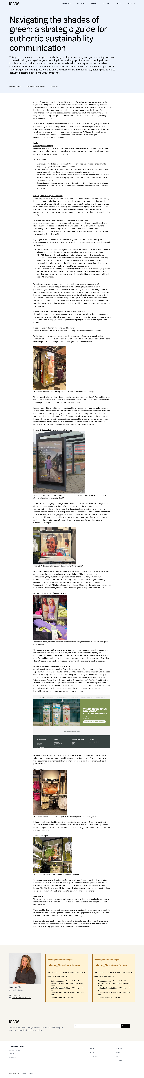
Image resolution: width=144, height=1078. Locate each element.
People (94, 3)
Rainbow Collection (83, 926)
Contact (119, 3)
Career (131, 3)
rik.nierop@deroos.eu (52, 915)
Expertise (66, 3)
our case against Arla (57, 669)
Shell (101, 126)
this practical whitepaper (43, 926)
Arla (35, 129)
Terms (24, 1074)
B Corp (106, 3)
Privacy (30, 1074)
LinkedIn (119, 1060)
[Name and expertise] (25, 968)
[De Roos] (14, 3)
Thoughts (81, 3)
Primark (94, 126)
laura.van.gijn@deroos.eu (94, 913)
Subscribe (125, 1026)
